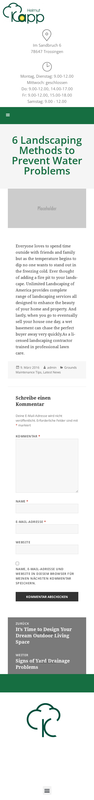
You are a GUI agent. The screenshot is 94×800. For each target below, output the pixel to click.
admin (51, 367)
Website (23, 542)
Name (22, 501)
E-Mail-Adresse (31, 522)
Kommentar (28, 436)
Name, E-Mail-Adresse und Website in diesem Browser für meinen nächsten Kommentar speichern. (45, 576)
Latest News (52, 372)
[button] (47, 790)
